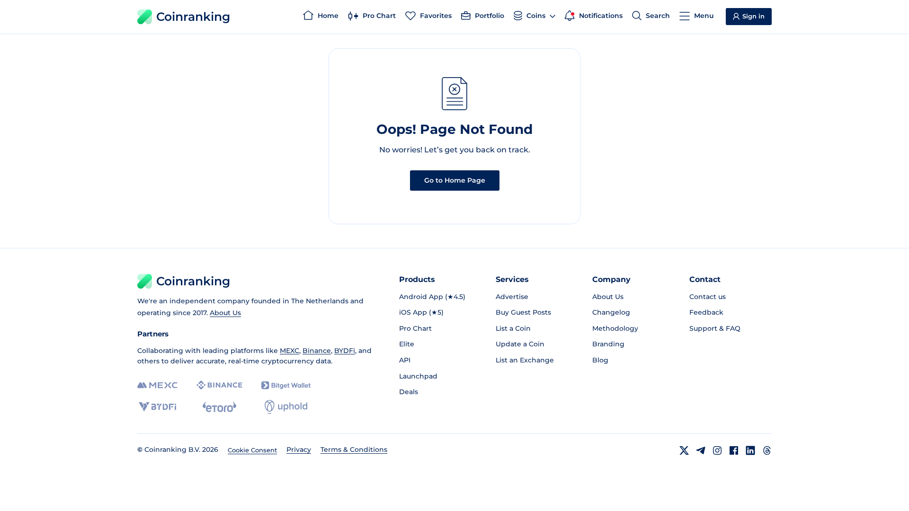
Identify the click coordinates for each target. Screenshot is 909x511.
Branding (608, 344)
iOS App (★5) (421, 312)
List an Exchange (525, 360)
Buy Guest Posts (523, 312)
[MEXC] (157, 385)
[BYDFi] (157, 407)
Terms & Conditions (354, 449)
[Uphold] (286, 406)
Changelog (611, 312)
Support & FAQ (714, 328)
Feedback (706, 312)
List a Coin (513, 328)
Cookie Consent (252, 450)
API (404, 360)
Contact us (707, 296)
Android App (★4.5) (432, 296)
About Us (225, 312)
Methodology (615, 328)
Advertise (512, 296)
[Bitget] (286, 385)
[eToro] (219, 407)
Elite (406, 344)
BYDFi (344, 350)
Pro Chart (415, 328)
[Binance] (219, 385)
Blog (600, 360)
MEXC (289, 350)
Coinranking (193, 16)
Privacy (298, 449)
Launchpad (418, 376)
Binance (317, 350)
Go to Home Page (454, 180)
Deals (408, 392)
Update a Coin (520, 344)
